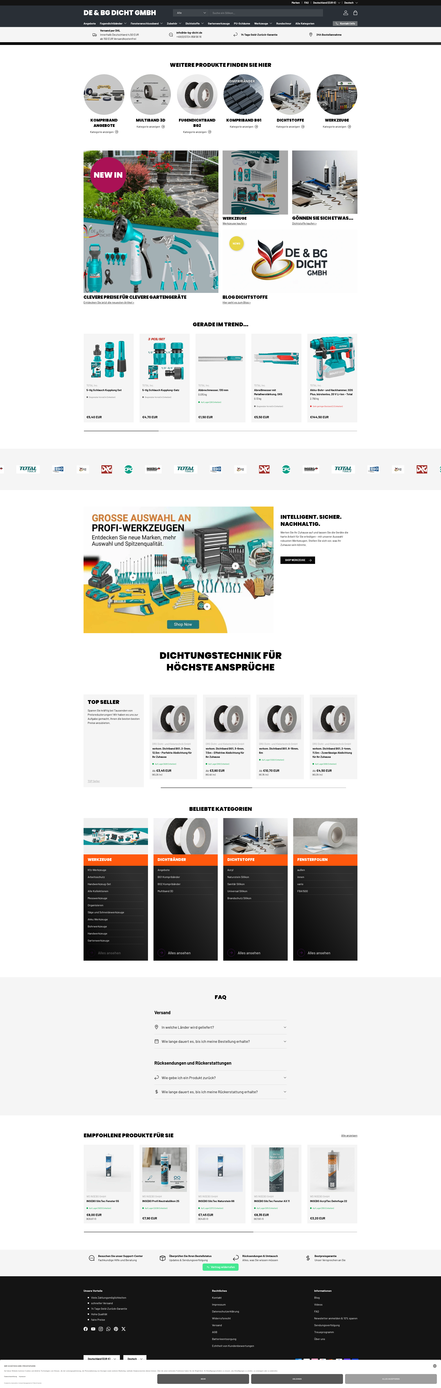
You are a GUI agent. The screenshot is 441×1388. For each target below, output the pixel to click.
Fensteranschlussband (145, 23)
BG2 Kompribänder (169, 884)
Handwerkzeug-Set (99, 884)
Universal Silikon (237, 891)
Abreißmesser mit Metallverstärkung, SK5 (268, 392)
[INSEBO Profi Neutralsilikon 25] (164, 1169)
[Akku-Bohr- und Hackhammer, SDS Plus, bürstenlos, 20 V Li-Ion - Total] (332, 358)
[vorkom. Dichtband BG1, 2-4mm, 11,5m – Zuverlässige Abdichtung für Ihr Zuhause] (333, 718)
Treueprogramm (324, 1332)
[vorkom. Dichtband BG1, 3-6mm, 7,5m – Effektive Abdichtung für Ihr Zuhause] (227, 718)
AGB (214, 1332)
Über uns (319, 1338)
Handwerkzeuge (97, 933)
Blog (317, 1297)
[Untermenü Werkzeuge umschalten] (271, 23)
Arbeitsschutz (96, 876)
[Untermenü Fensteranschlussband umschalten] (161, 23)
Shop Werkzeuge (295, 560)
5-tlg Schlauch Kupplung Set (104, 390)
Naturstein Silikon (238, 876)
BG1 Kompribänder (169, 876)
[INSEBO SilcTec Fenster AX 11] (276, 1169)
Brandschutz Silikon (239, 898)
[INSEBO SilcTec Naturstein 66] (220, 1169)
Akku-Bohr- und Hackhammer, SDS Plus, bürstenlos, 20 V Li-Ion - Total (331, 392)
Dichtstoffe (193, 23)
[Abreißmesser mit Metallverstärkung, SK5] (276, 358)
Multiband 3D (150, 120)
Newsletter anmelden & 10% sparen (335, 1318)
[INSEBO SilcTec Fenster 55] (108, 1169)
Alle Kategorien (304, 23)
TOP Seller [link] (94, 781)
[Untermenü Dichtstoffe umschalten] (202, 23)
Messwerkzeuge (97, 898)
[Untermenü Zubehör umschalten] (180, 23)
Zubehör (172, 23)
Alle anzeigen (349, 1135)
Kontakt (217, 1297)
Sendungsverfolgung (327, 1325)
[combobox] (248, 13)
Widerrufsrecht (221, 1318)
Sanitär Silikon (236, 884)
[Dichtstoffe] (290, 94)
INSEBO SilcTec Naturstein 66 (216, 1201)
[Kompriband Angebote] (104, 94)
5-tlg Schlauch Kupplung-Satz (160, 390)
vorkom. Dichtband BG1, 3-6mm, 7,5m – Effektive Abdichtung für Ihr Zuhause (225, 752)
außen (301, 869)
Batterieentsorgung (224, 1338)
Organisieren (95, 905)
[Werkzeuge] (337, 94)
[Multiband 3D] (150, 94)
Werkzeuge (261, 23)
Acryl (230, 869)
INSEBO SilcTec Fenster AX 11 (272, 1201)
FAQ (306, 2)
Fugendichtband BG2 (197, 123)
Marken (296, 2)
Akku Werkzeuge (98, 919)
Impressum (219, 1304)
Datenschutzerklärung (225, 1311)
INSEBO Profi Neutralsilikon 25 (160, 1201)
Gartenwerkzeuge (219, 23)
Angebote (90, 23)
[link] (116, 952)
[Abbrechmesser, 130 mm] (220, 358)
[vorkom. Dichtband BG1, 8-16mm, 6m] (280, 718)
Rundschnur (283, 23)
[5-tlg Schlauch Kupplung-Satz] (164, 358)
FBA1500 (302, 891)
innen (300, 876)
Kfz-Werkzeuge (97, 869)
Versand (217, 1325)
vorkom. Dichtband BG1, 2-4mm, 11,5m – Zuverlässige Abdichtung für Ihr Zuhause (332, 752)
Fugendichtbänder (111, 23)
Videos (318, 1304)
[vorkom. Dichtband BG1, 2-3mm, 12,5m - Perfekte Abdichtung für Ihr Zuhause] (173, 718)
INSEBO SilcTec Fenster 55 (102, 1201)
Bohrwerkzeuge (97, 926)
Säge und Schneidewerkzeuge (106, 912)
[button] (355, 13)
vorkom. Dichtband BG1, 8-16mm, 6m (279, 750)
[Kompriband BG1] (243, 94)
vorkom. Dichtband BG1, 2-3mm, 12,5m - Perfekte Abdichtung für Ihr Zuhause (172, 752)
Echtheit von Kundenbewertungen (233, 1345)
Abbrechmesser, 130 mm (213, 390)
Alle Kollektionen (98, 891)
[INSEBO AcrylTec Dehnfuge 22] (332, 1169)
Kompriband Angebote (104, 123)
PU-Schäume (242, 23)
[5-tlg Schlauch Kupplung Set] (108, 358)
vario (300, 884)
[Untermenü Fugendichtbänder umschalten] (125, 23)
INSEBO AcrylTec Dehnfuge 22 (328, 1201)
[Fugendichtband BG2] (197, 94)
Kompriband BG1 (243, 120)
